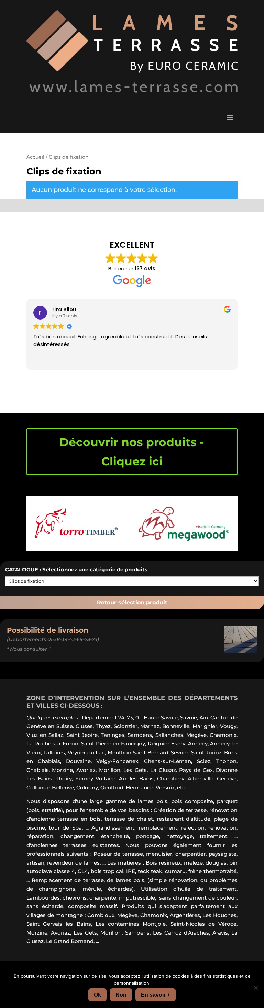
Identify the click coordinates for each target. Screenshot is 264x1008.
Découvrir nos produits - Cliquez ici (131, 451)
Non (121, 995)
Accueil (35, 157)
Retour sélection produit (132, 602)
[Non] (255, 987)
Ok (97, 995)
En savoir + (155, 995)
